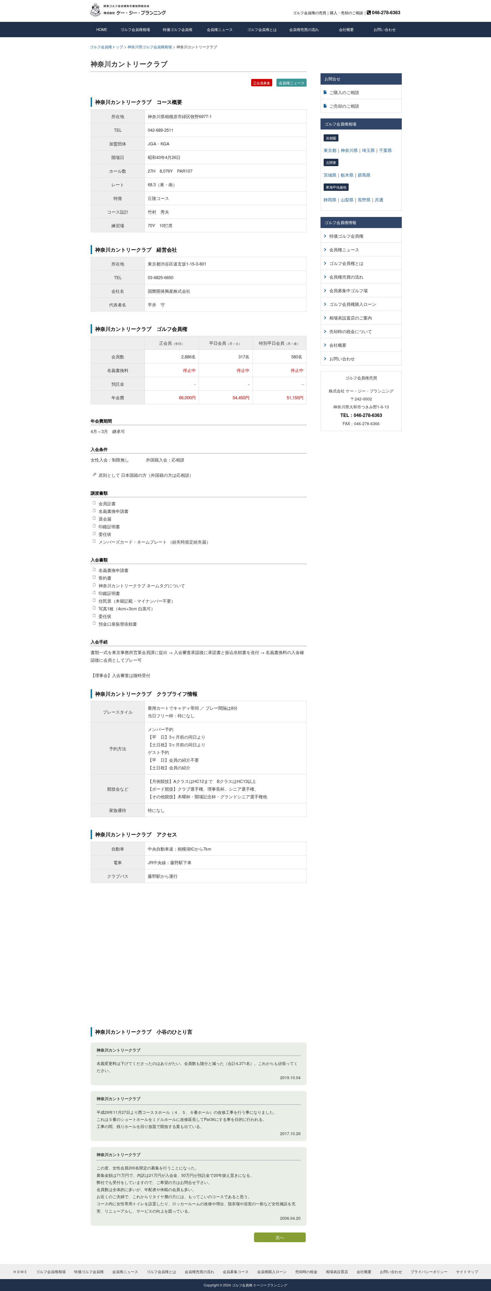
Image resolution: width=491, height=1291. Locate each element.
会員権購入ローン (272, 1271)
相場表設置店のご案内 (350, 318)
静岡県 (330, 199)
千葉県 (385, 150)
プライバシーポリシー (429, 1271)
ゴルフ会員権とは (262, 29)
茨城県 (330, 175)
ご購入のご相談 (344, 92)
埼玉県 (368, 150)
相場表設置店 (337, 1271)
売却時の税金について (350, 331)
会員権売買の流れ (304, 29)
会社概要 (346, 29)
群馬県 (364, 175)
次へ (280, 1237)
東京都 (330, 150)
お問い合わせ (385, 29)
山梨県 (347, 199)
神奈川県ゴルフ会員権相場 (150, 46)
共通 (379, 199)
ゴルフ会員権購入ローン (352, 304)
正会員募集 (261, 82)
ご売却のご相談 (344, 106)
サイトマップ (467, 1271)
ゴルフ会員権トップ (106, 46)
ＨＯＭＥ (20, 1271)
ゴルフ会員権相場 (135, 29)
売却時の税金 (306, 1271)
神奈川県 (349, 150)
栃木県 (347, 175)
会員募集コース (236, 1271)
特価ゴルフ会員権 (177, 29)
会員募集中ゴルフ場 (348, 290)
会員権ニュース (220, 29)
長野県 (364, 199)
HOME (101, 29)
